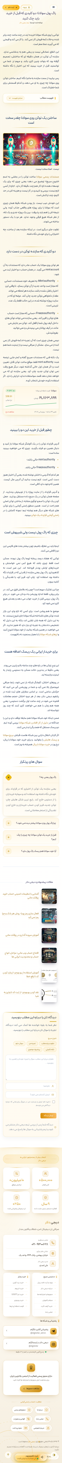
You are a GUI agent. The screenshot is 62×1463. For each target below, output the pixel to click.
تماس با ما (49, 1312)
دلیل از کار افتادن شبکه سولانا (33, 723)
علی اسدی (43, 1265)
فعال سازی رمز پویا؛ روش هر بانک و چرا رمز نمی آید (20, 915)
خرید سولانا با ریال (41, 745)
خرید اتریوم (19, 1288)
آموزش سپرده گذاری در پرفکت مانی (22, 935)
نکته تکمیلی (50, 1049)
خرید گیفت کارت (47, 1306)
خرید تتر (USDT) (18, 1294)
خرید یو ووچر (19, 1300)
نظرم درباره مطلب (47, 1043)
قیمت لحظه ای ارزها (16, 1306)
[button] (8, 1454)
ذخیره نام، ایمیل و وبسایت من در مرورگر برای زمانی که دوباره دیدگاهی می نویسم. (28, 1103)
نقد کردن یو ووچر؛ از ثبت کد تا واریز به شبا (21, 994)
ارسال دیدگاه (48, 1115)
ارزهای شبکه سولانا (48, 634)
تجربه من (32, 1043)
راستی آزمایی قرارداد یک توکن (45, 515)
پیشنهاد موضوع (34, 1049)
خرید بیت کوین (18, 1282)
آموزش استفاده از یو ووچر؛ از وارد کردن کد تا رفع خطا (21, 975)
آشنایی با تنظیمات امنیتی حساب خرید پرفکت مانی (21, 896)
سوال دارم (19, 1043)
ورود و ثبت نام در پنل (45, 1282)
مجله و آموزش (47, 1300)
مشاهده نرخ (10, 412)
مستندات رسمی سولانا (47, 177)
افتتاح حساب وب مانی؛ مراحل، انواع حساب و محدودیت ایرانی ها (22, 955)
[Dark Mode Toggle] (54, 1454)
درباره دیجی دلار (47, 1288)
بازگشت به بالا (51, 1456)
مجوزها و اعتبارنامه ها (45, 1294)
